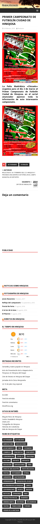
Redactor (21, 28)
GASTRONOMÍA (19, 477)
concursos (30, 452)
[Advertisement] (20, 268)
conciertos (18, 452)
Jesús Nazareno (8, 299)
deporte (16, 460)
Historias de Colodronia (10, 427)
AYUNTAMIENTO (9, 448)
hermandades (8, 481)
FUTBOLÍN (24, 165)
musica (20, 489)
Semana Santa (8, 502)
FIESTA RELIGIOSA (28, 469)
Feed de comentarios (10, 402)
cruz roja (30, 456)
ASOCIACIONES (21, 444)
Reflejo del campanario (11, 303)
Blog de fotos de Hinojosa (11, 417)
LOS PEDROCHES (8, 489)
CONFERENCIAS (8, 456)
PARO (26, 494)
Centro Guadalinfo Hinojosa (12, 419)
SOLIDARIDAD (31, 502)
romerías (24, 498)
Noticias (6, 494)
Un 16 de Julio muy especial (12, 384)
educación (7, 465)
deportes (25, 460)
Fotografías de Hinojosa (16, 293)
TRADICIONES (16, 506)
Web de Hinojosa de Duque (12, 429)
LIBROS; (28, 485)
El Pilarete (6, 314)
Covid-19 (20, 456)
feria (29, 465)
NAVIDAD (29, 489)
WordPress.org (7, 406)
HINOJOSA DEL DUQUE (24, 481)
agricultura (8, 444)
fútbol (26, 473)
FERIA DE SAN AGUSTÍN (11, 469)
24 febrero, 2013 (9, 28)
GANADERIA (7, 477)
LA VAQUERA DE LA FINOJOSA (13, 485)
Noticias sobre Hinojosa (16, 286)
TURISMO (27, 506)
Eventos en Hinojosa (14, 319)
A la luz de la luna (9, 310)
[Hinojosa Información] (20, 7)
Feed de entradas (8, 398)
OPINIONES (17, 494)
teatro (6, 506)
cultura (6, 460)
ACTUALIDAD (19, 440)
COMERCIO (7, 452)
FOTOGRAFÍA (16, 473)
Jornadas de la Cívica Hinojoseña (14, 380)
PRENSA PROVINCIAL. (10, 498)
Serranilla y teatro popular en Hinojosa (16, 367)
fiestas (6, 473)
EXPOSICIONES (20, 465)
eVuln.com (6, 422)
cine (19, 448)
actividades (12, 165)
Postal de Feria (8, 306)
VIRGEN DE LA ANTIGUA (11, 510)
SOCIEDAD (20, 502)
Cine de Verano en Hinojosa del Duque (16, 376)
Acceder (5, 395)
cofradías (28, 448)
